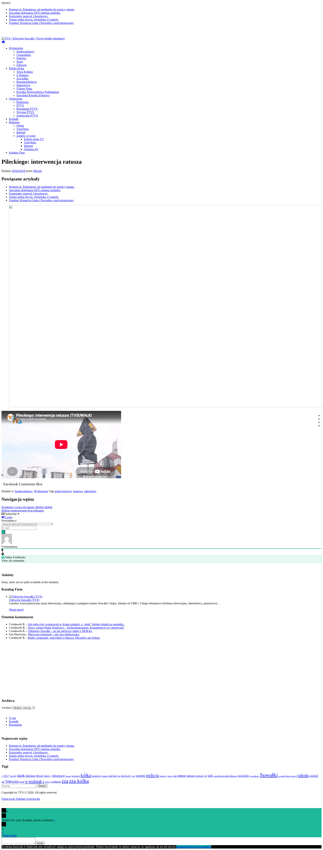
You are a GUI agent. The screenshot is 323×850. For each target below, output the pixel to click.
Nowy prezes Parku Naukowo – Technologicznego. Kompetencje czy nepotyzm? (76, 627)
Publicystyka (16, 68)
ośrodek (140, 776)
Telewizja (12, 781)
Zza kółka (22, 78)
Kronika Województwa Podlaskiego (37, 92)
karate (68, 776)
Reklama (14, 122)
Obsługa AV (31, 149)
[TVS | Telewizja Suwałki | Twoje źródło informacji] (3, 41)
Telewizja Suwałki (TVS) (24, 600)
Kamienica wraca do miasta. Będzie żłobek (26, 507)
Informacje (58, 776)
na (119, 775)
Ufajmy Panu (24, 88)
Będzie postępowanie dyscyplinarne (22, 510)
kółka (86, 775)
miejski (112, 775)
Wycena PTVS (25, 112)
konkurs (76, 776)
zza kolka (79, 781)
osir (133, 776)
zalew (47, 782)
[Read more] (16, 609)
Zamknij (181, 846)
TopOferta (22, 129)
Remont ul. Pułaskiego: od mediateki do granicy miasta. (42, 9)
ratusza (190, 776)
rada (175, 776)
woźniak (35, 781)
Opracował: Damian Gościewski (20, 798)
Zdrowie (21, 65)
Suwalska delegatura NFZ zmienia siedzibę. (35, 12)
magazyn (96, 775)
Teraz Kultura (24, 71)
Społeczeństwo (25, 51)
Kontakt (14, 118)
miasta (105, 776)
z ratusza (56, 781)
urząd (21, 782)
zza (65, 781)
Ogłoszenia (15, 98)
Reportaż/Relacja (26, 81)
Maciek (37, 171)
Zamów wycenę (26, 135)
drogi (39, 776)
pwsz (169, 776)
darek (21, 776)
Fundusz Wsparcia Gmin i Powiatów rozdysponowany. (41, 23)
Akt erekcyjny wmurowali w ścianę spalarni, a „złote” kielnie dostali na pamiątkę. (76, 624)
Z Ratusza (22, 75)
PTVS (20, 105)
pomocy (163, 776)
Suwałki (269, 775)
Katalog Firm (17, 152)
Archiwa (6, 707)
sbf (205, 776)
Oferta (20, 125)
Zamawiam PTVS (27, 115)
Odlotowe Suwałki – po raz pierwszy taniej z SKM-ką (60, 631)
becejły (13, 776)
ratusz (181, 776)
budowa (78, 491)
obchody (126, 775)
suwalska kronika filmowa (225, 776)
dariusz (30, 776)
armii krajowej (63, 491)
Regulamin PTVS (27, 108)
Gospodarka (23, 55)
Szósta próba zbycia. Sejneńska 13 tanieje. (34, 19)
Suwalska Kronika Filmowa (33, 95)
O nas (12, 718)
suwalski (243, 776)
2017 (6, 775)
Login (8, 517)
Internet (20, 132)
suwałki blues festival (288, 776)
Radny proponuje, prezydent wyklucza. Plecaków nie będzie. (64, 637)
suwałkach (254, 776)
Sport (19, 61)
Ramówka (22, 102)
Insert (40, 843)
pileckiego (90, 491)
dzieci (47, 775)
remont (199, 775)
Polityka (21, 58)
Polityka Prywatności (198, 846)
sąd (2, 782)
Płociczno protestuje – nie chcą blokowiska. (54, 634)
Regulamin (15, 724)
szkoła (303, 775)
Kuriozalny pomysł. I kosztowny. (28, 16)
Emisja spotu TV (34, 139)
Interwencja (23, 85)
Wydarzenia (16, 48)
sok (210, 776)
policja (152, 775)
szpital (313, 776)
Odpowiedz (10, 835)
